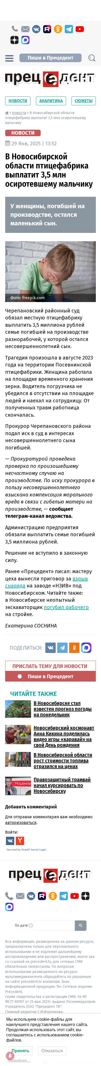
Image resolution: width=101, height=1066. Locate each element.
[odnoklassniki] (58, 29)
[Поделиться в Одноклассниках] (74, 648)
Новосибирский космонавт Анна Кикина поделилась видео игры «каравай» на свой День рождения (64, 736)
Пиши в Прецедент (50, 58)
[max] (25, 40)
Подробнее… (19, 1060)
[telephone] (14, 29)
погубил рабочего (66, 607)
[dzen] (14, 40)
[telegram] (69, 29)
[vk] (36, 29)
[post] (25, 29)
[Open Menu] (9, 58)
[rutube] (47, 29)
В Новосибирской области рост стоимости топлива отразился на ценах (63, 760)
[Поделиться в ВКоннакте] (50, 648)
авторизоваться (21, 822)
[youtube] (80, 29)
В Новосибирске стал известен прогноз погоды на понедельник (63, 709)
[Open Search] (92, 58)
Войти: (11, 832)
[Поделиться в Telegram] (62, 648)
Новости (18, 100)
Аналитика (51, 100)
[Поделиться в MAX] (86, 648)
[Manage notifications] (10, 1056)
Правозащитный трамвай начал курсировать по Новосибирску (62, 785)
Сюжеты (83, 100)
